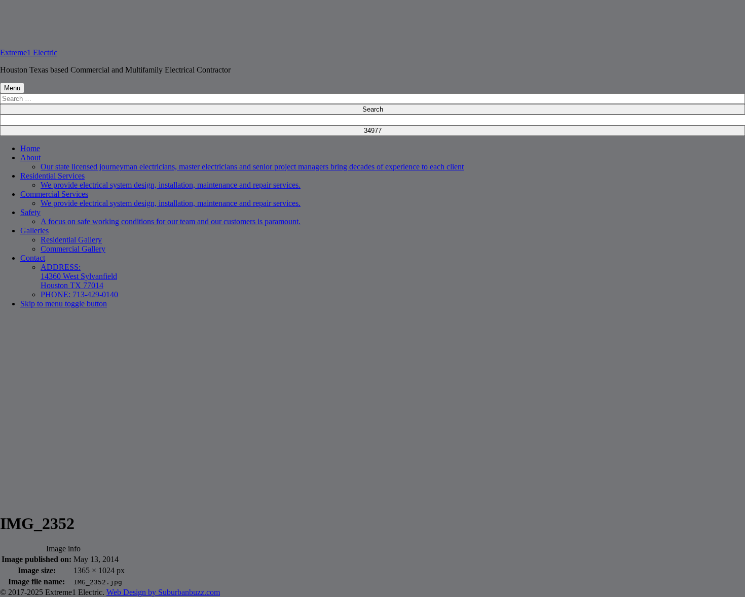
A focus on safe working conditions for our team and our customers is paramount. (171, 221)
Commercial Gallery (73, 248)
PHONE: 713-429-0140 (79, 294)
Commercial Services (54, 194)
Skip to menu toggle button (63, 303)
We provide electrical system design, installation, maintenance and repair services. (171, 185)
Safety (30, 212)
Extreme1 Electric (28, 52)
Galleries (34, 230)
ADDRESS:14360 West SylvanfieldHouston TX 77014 (79, 276)
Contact (32, 258)
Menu (12, 88)
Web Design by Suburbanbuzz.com (163, 592)
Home (30, 148)
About (30, 157)
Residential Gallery (71, 239)
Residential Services (52, 175)
